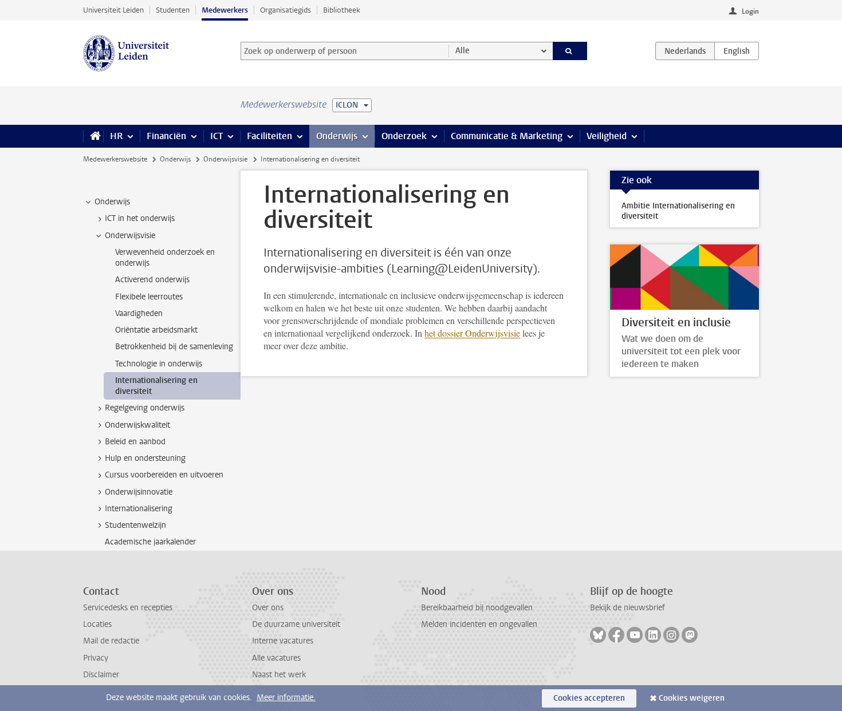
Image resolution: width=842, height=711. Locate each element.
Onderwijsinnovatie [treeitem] (138, 492)
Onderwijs (336, 136)
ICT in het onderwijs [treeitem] (140, 218)
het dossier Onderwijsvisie (472, 333)
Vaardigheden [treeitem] (139, 313)
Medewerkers (225, 10)
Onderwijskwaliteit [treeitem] (137, 425)
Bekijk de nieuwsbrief (627, 607)
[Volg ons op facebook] (616, 635)
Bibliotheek (341, 10)
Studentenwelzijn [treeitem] (135, 525)
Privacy (95, 658)
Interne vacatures (282, 640)
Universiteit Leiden (113, 10)
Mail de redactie (111, 640)
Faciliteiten (269, 136)
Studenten (173, 10)
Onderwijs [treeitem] (112, 201)
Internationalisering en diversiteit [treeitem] (156, 386)
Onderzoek (404, 136)
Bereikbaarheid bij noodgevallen (477, 607)
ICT (216, 136)
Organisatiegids (285, 10)
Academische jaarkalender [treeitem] (150, 541)
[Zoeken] (570, 51)
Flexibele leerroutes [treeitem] (149, 296)
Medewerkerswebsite (115, 159)
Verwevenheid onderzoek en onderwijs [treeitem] (165, 257)
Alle (462, 50)
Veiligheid (607, 136)
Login (750, 11)
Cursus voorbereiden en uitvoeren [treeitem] (164, 474)
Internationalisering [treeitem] (138, 508)
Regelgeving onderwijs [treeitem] (144, 407)
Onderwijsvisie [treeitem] (130, 235)
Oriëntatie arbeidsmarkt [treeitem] (156, 330)
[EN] (736, 51)
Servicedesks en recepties (127, 607)
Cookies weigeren (692, 698)
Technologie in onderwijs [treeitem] (158, 363)
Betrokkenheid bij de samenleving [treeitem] (174, 346)
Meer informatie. (286, 697)
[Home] (93, 136)
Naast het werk (279, 674)
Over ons (268, 607)
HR (116, 136)
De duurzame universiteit (296, 624)
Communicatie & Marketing (506, 136)
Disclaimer (101, 674)
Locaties (97, 624)
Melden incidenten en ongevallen (479, 624)
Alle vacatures (276, 658)
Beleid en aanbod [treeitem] (135, 441)
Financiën (166, 136)
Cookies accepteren (589, 698)
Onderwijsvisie (225, 159)
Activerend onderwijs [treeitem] (152, 279)
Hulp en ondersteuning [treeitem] (145, 458)
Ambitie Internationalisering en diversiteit (678, 211)
